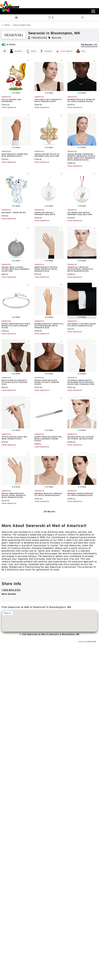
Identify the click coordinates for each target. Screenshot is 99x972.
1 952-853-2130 (39, 37)
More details (9, 594)
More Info (56, 37)
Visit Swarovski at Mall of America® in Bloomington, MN (50, 634)
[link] (49, 17)
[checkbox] (16, 51)
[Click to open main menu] (93, 11)
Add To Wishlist (28, 60)
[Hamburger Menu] (16, 17)
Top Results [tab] (89, 44)
